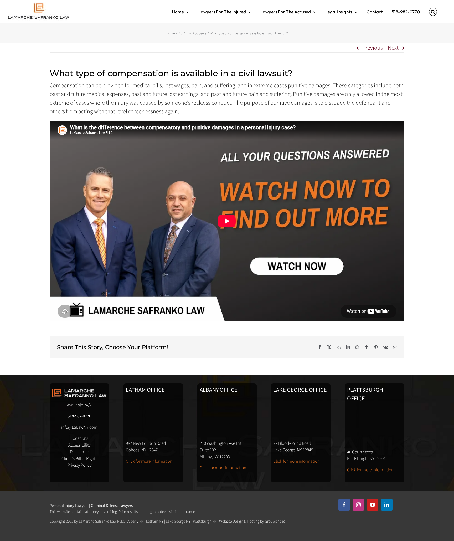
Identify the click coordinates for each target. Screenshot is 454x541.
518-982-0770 (79, 416)
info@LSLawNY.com (79, 427)
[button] (433, 11)
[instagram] (358, 505)
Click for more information (149, 461)
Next (393, 48)
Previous (372, 48)
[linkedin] (387, 505)
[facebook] (344, 505)
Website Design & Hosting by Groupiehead (252, 521)
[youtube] (372, 505)
